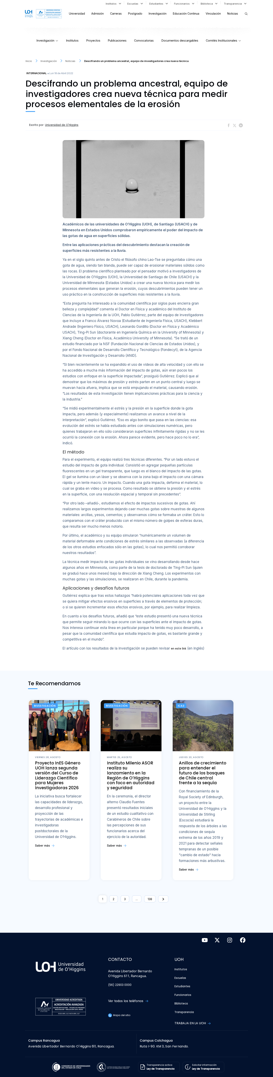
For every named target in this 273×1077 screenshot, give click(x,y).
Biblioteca (207, 3)
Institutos (112, 3)
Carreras (116, 13)
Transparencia (233, 3)
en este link (178, 649)
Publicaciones (117, 40)
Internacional (36, 73)
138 (150, 899)
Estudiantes (157, 3)
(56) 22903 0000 (120, 985)
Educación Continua (186, 13)
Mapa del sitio (121, 1015)
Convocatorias (144, 40)
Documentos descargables (179, 40)
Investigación (157, 13)
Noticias (232, 13)
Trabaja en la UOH (190, 1023)
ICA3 (181, 705)
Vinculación (213, 13)
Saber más (43, 845)
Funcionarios (182, 3)
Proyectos (93, 40)
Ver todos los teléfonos (126, 1001)
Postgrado (135, 13)
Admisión (97, 13)
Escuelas (133, 3)
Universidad (77, 13)
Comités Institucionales (221, 40)
